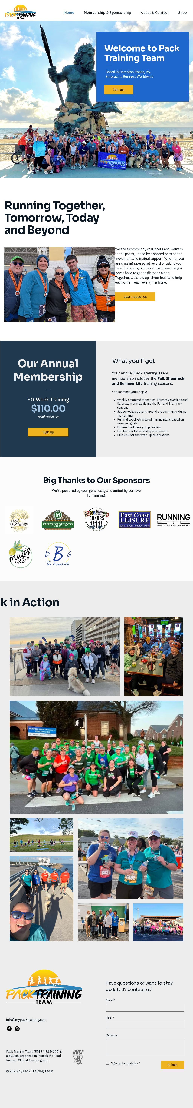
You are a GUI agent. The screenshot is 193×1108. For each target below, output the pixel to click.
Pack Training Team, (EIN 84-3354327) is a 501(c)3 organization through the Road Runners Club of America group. (34, 1056)
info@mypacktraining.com (26, 1019)
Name (110, 1000)
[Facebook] (9, 1029)
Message (111, 1035)
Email (110, 1018)
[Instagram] (17, 1029)
